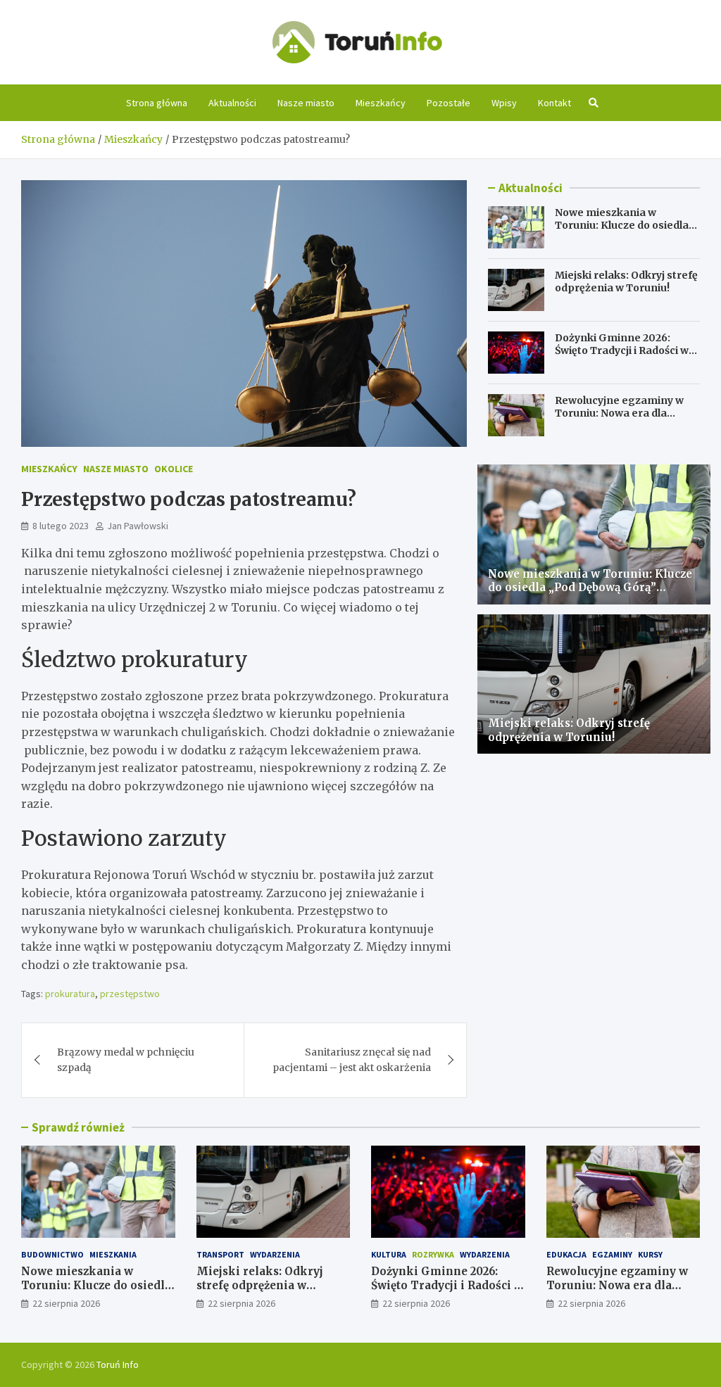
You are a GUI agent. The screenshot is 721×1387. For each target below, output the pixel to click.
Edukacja (566, 1254)
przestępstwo (130, 993)
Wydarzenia (275, 1254)
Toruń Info (117, 1364)
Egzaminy (612, 1254)
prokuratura (70, 993)
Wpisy (504, 102)
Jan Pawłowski (137, 525)
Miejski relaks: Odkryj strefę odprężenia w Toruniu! (626, 281)
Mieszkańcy (381, 102)
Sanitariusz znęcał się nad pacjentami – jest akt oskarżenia (351, 1060)
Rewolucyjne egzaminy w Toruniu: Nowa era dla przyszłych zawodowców (619, 413)
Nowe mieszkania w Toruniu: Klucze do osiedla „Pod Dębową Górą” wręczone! (622, 232)
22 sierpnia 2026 (66, 1303)
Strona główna (156, 102)
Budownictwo (52, 1254)
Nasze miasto (305, 102)
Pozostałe (448, 102)
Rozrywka (433, 1254)
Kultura (388, 1254)
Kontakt (554, 102)
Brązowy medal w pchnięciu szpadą (125, 1060)
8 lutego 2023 (60, 525)
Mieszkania (113, 1254)
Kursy (650, 1254)
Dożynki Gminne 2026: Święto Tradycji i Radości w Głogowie (622, 350)
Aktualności (232, 102)
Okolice (173, 468)
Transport (220, 1254)
